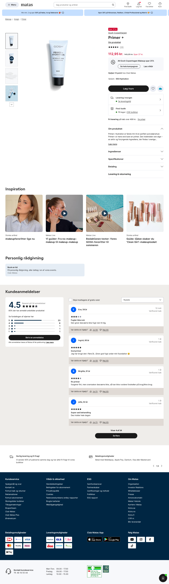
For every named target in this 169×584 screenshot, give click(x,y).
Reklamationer (11, 494)
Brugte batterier (53, 501)
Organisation (133, 484)
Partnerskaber (93, 487)
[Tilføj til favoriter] (153, 88)
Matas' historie (134, 501)
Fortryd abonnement (14, 498)
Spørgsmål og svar (13, 484)
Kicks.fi (131, 515)
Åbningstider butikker (14, 501)
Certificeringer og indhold (98, 491)
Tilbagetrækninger (13, 504)
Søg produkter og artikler (67, 5)
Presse (131, 494)
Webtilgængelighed (54, 504)
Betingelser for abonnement (58, 487)
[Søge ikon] (113, 5)
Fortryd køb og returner (15, 491)
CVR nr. (131, 518)
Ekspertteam (10, 508)
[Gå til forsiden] (27, 4)
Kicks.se (131, 508)
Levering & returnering (119, 174)
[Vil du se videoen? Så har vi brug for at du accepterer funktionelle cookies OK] (58, 64)
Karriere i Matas (135, 504)
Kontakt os (9, 487)
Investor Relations (135, 487)
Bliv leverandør (134, 522)
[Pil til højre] (167, 13)
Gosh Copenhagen (117, 32)
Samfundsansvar (94, 484)
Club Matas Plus (12, 515)
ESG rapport (92, 498)
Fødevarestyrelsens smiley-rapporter (62, 498)
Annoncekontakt (135, 498)
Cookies (49, 494)
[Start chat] (163, 578)
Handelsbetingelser (54, 484)
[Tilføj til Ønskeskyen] (160, 88)
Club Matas (10, 511)
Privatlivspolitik (52, 491)
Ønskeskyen (10, 518)
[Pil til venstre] (153, 466)
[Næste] (12, 104)
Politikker (91, 494)
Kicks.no (131, 511)
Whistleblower (134, 491)
